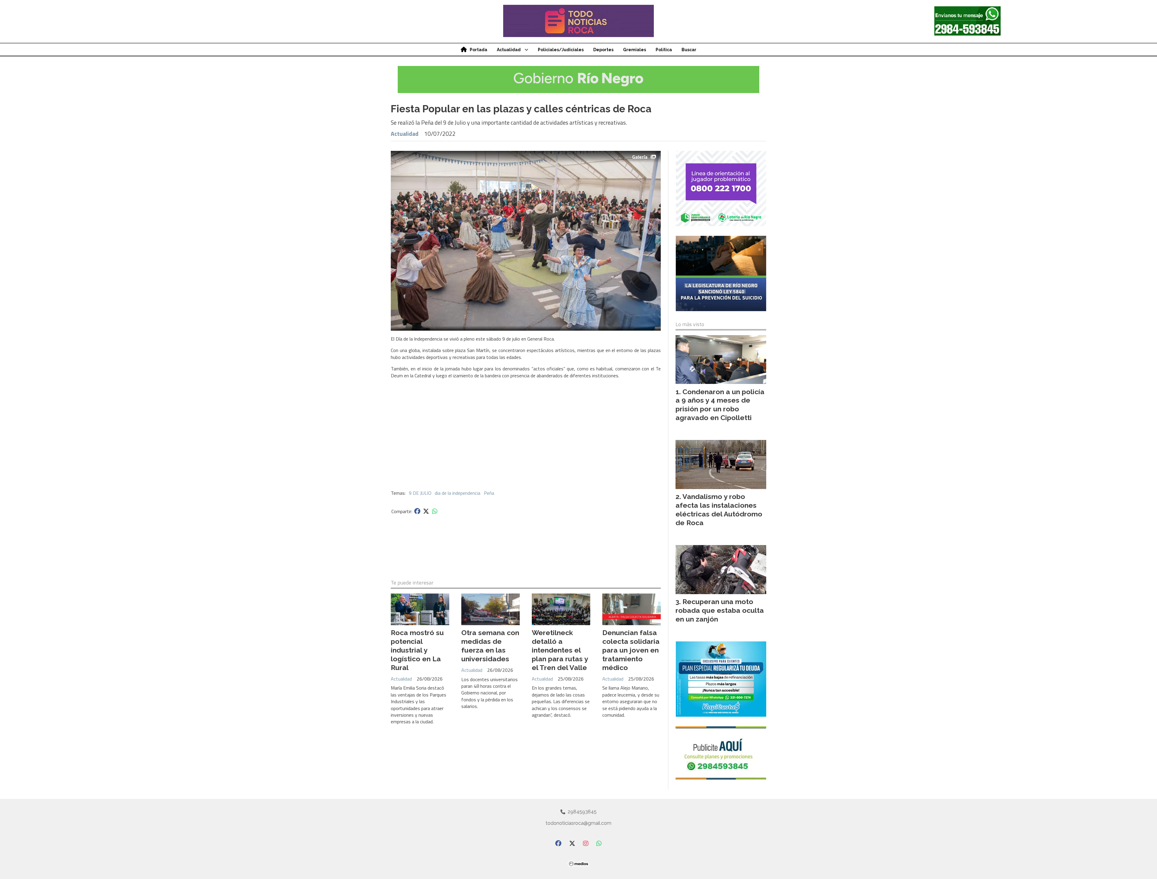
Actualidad (509, 49)
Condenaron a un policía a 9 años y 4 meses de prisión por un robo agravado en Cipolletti (720, 405)
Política (664, 49)
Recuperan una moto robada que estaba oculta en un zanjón (720, 610)
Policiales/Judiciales (561, 49)
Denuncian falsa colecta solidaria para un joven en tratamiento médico (631, 649)
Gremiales (634, 49)
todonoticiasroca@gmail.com (578, 823)
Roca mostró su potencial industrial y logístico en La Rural (417, 649)
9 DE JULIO (420, 493)
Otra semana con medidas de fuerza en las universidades (490, 645)
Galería (639, 157)
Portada (478, 49)
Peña (489, 493)
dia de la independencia (457, 493)
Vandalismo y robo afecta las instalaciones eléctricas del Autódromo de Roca (719, 509)
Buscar (689, 49)
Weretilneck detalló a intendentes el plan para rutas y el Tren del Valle (560, 649)
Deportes (603, 49)
